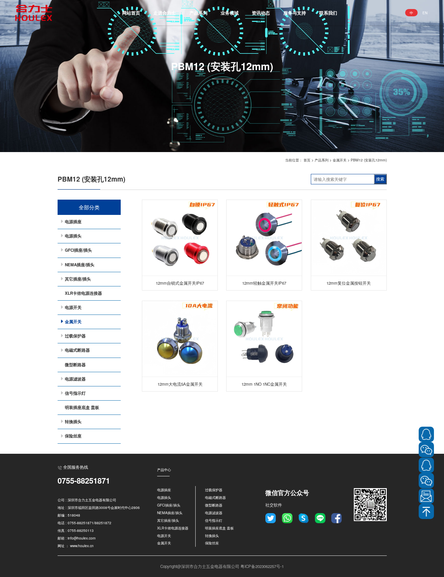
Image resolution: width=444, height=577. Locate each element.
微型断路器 (75, 365)
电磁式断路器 (77, 350)
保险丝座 (73, 436)
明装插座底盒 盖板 (82, 407)
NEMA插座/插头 (79, 265)
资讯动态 (261, 12)
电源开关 (73, 307)
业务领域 (230, 12)
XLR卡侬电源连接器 (83, 293)
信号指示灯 (75, 393)
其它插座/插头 (78, 279)
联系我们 (328, 12)
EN (424, 12)
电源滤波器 (75, 379)
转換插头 (73, 422)
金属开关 (340, 159)
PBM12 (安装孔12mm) (369, 159)
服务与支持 (294, 12)
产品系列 (198, 12)
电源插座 (73, 222)
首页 (307, 159)
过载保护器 (75, 336)
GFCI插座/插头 (78, 250)
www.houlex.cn (82, 545)
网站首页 (131, 12)
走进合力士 (164, 12)
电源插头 (73, 236)
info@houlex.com (82, 538)
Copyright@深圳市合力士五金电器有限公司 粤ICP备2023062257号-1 (222, 566)
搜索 (380, 179)
